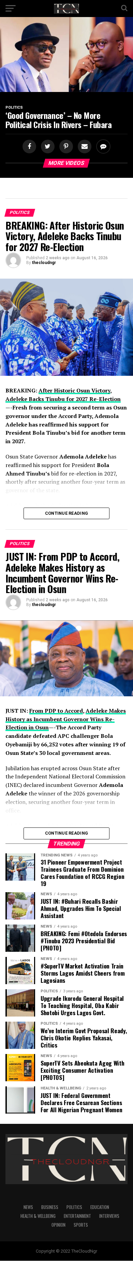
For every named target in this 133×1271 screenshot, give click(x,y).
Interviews (109, 1216)
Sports (81, 1225)
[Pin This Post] (65, 146)
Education (99, 1207)
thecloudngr (44, 262)
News (28, 1207)
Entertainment (77, 1216)
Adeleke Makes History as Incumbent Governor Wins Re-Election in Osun (65, 719)
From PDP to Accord (56, 710)
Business (49, 1207)
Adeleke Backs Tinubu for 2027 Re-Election (63, 399)
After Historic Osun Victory (74, 390)
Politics (74, 1207)
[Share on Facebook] (30, 146)
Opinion (58, 1225)
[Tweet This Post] (47, 146)
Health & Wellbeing (38, 1216)
